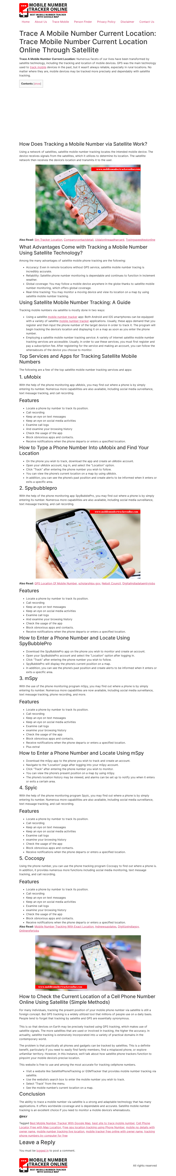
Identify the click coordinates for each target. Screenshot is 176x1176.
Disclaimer (127, 21)
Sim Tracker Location (48, 239)
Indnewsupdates (105, 926)
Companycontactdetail (79, 239)
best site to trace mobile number (113, 1123)
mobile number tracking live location (60, 1131)
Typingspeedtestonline (140, 239)
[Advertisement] (88, 114)
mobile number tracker (62, 317)
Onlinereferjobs (29, 930)
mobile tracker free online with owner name (114, 1131)
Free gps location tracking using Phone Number (93, 1127)
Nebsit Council (111, 583)
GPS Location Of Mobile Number (56, 583)
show (37, 83)
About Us (41, 21)
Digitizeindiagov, (129, 926)
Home (26, 21)
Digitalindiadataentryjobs (138, 583)
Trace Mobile (60, 21)
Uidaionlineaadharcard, (110, 239)
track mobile (38, 67)
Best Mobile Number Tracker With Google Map (60, 1123)
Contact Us (146, 21)
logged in (42, 1150)
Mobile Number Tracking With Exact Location (64, 926)
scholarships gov (89, 583)
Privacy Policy (106, 21)
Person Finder (83, 21)
